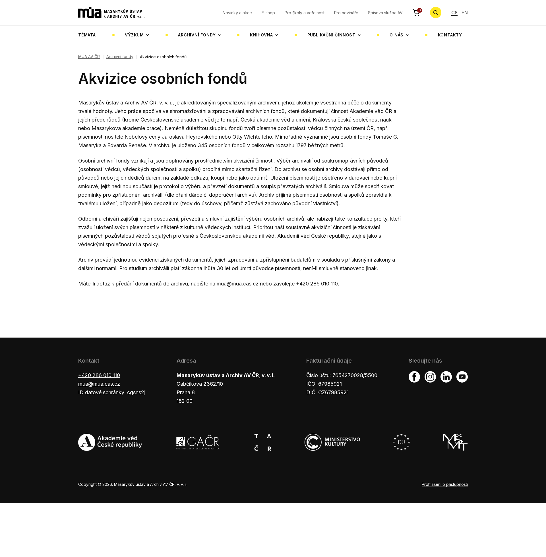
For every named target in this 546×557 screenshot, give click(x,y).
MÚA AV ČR (89, 56)
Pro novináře (346, 12)
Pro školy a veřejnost (304, 12)
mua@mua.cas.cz (237, 284)
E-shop (268, 12)
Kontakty (450, 34)
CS (454, 12)
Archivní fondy (197, 34)
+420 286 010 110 (317, 284)
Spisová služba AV (385, 12)
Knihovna (261, 34)
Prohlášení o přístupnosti (445, 484)
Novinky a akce (237, 12)
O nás (397, 34)
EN (465, 12)
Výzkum (134, 34)
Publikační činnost (331, 34)
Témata (87, 34)
